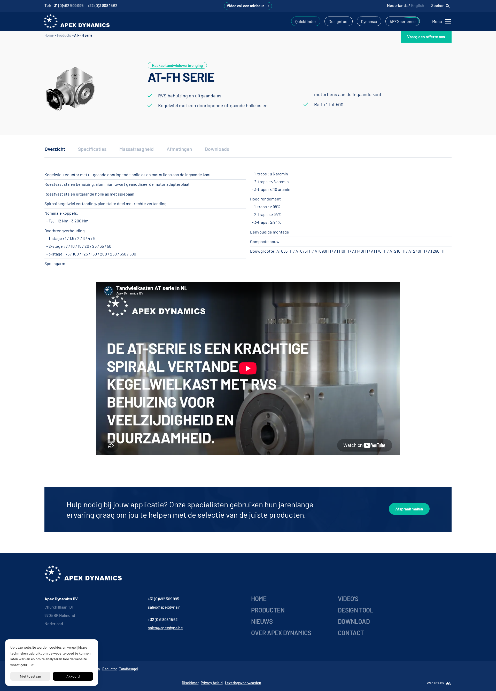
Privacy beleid (211, 683)
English (417, 5)
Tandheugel (128, 669)
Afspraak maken (409, 508)
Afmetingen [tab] (179, 149)
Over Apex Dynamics (281, 632)
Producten (267, 610)
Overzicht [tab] (55, 149)
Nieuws (262, 621)
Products (64, 35)
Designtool (338, 21)
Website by (435, 683)
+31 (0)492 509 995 (163, 598)
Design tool (356, 610)
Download (354, 621)
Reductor (109, 669)
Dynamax (369, 21)
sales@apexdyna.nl (165, 606)
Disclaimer (190, 683)
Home (49, 35)
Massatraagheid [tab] (136, 149)
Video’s (348, 598)
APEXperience (403, 21)
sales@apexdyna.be (165, 627)
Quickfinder (305, 21)
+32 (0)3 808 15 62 (102, 5)
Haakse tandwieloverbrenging (177, 65)
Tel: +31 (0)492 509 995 (63, 5)
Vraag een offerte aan (426, 36)
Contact (351, 632)
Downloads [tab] (217, 149)
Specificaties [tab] (92, 149)
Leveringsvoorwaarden (243, 683)
